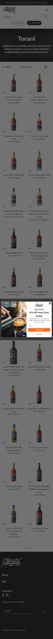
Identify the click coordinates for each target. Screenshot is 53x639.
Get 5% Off (39, 330)
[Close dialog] (50, 303)
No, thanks (39, 334)
